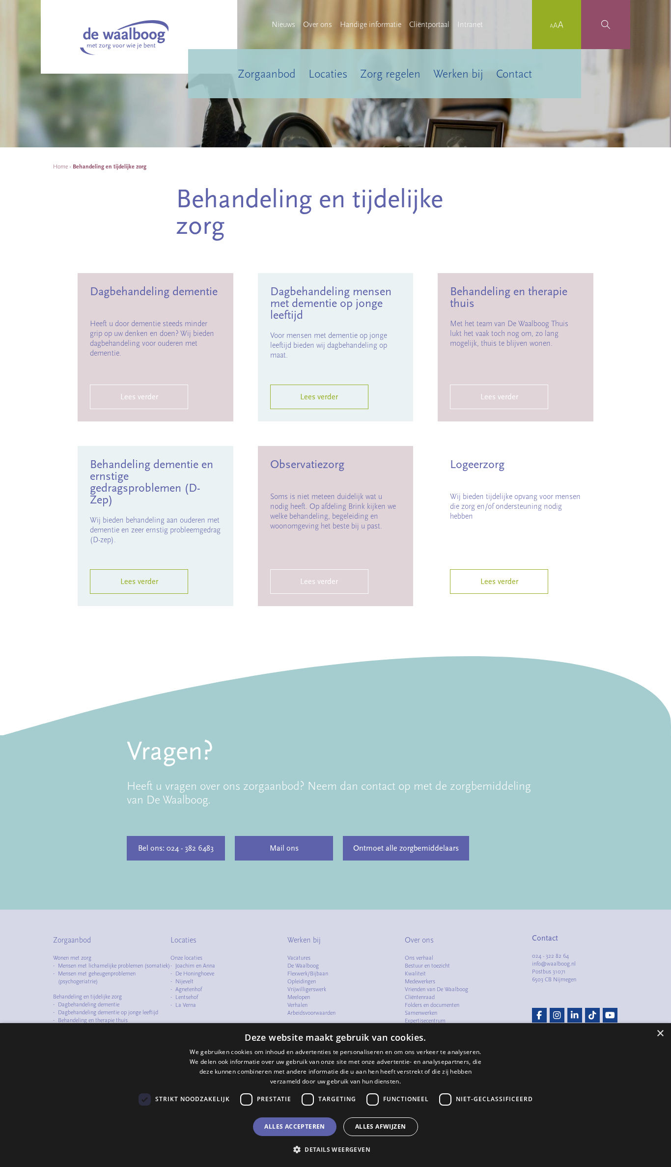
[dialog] (335, 1095)
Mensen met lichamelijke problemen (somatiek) (114, 965)
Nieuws (283, 24)
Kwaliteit (415, 973)
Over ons (317, 24)
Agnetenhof (188, 989)
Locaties (327, 74)
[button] (335, 1149)
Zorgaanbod (267, 74)
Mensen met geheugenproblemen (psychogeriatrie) (97, 977)
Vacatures (298, 957)
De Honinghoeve (194, 973)
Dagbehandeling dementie (88, 1004)
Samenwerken (421, 1012)
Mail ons (284, 848)
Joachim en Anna (195, 965)
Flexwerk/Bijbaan (307, 973)
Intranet (470, 24)
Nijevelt (184, 981)
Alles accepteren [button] (294, 1126)
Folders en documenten (432, 1004)
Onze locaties (186, 957)
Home (60, 166)
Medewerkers (420, 981)
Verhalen (297, 1004)
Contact (514, 74)
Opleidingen (301, 981)
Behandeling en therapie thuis (93, 1020)
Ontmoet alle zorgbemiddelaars (406, 848)
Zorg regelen (390, 74)
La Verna (185, 1004)
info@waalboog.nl (554, 963)
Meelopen (298, 997)
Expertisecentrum (425, 1020)
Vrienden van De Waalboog (436, 989)
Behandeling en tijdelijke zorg (87, 996)
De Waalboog (303, 965)
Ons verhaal (419, 957)
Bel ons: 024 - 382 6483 (176, 848)
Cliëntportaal (429, 24)
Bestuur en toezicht (427, 965)
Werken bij (458, 74)
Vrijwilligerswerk (306, 989)
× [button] (660, 1033)
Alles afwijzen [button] (380, 1126)
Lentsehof (186, 997)
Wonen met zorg (72, 957)
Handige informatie (370, 24)
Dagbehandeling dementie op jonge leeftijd (108, 1012)
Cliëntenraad (420, 997)
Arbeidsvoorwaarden (311, 1012)
